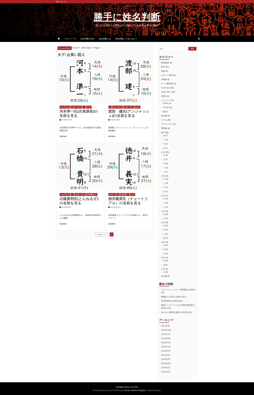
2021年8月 (165, 371)
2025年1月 (165, 326)
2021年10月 (166, 363)
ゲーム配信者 (167, 83)
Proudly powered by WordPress (108, 390)
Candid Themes (153, 390)
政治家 (164, 115)
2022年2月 (166, 351)
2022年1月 (165, 355)
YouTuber (64, 107)
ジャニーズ (166, 100)
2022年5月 (165, 342)
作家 (163, 71)
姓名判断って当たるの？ (126, 38)
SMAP (165, 103)
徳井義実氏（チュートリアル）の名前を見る (128, 200)
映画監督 (165, 62)
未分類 (164, 276)
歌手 (163, 67)
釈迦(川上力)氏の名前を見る (173, 296)
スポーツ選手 (167, 75)
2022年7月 (165, 334)
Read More (63, 136)
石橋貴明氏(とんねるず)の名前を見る (79, 200)
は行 (163, 222)
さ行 (163, 176)
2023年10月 (166, 330)
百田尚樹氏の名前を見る (172, 301)
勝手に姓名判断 (127, 16)
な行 (163, 211)
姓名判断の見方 (88, 38)
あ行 (95, 194)
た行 (133, 194)
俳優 (89, 194)
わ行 (138, 107)
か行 (89, 107)
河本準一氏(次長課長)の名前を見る (79, 113)
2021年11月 (165, 359)
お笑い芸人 (76, 107)
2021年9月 (165, 367)
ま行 (163, 242)
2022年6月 (166, 338)
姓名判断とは (105, 38)
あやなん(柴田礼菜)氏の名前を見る (176, 312)
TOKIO (166, 107)
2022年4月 (166, 346)
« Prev (100, 234)
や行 (163, 257)
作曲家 (164, 79)
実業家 (164, 128)
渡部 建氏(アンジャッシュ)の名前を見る (129, 113)
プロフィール (70, 38)
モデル (164, 120)
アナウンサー (167, 124)
